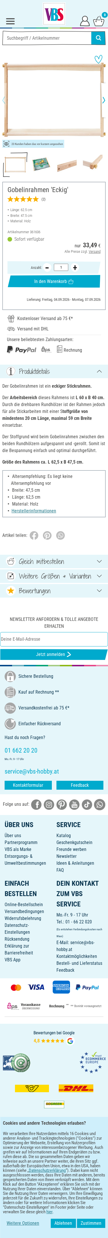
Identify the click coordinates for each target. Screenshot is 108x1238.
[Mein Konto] (85, 21)
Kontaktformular (28, 785)
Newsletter (66, 856)
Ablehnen (63, 1223)
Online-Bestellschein (24, 904)
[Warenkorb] (99, 21)
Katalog (63, 835)
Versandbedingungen (24, 911)
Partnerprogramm (21, 842)
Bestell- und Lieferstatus (79, 963)
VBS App (12, 960)
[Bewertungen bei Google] (54, 1037)
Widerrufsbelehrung (23, 918)
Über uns (13, 835)
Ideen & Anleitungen (75, 863)
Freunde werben (71, 849)
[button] (8, 100)
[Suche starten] (98, 38)
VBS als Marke (18, 849)
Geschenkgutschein (74, 842)
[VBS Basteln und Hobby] (54, 13)
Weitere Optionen (23, 1223)
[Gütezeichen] (16, 1062)
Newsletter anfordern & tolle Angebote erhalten (54, 623)
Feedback (80, 785)
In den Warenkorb (50, 281)
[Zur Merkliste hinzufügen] (98, 59)
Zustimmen (91, 1223)
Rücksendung (17, 939)
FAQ (60, 870)
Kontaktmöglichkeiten (76, 956)
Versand (95, 251)
